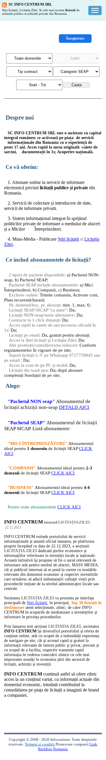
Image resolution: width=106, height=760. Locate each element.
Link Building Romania (67, 746)
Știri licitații (68, 239)
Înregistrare (75, 38)
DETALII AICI (74, 407)
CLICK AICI (62, 473)
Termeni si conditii (40, 744)
